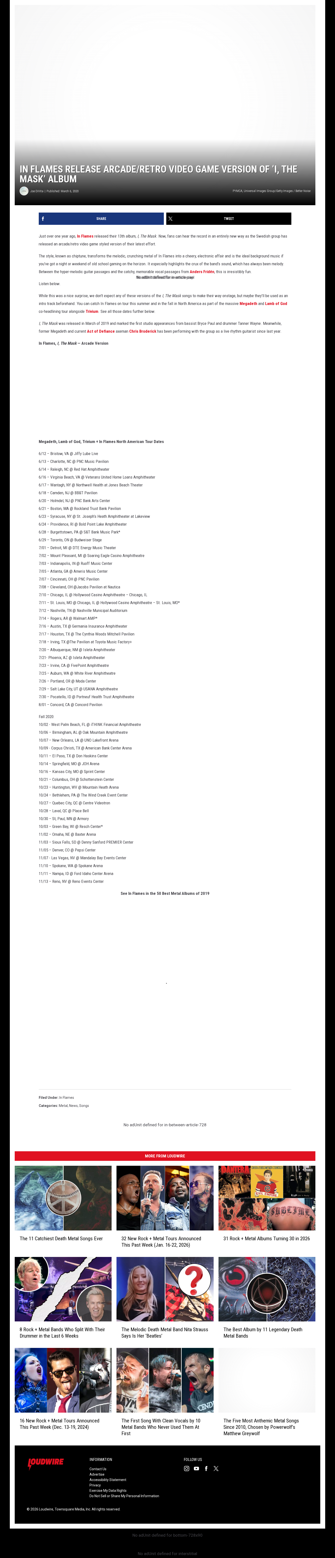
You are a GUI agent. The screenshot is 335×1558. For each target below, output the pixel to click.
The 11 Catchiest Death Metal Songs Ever (61, 1238)
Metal (63, 1106)
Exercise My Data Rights (108, 1491)
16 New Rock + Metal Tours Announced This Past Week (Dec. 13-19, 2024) (59, 1424)
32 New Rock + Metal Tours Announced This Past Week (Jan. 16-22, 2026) (161, 1242)
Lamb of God (276, 303)
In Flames (85, 236)
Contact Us (98, 1469)
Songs (84, 1106)
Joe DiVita (36, 191)
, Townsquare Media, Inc (71, 1509)
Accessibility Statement (108, 1480)
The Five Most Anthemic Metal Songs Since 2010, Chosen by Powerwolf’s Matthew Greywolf (261, 1427)
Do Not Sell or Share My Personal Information (124, 1496)
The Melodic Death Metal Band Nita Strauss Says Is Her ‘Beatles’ (164, 1333)
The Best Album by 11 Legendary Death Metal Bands (262, 1333)
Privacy (95, 1485)
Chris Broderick (142, 331)
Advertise (97, 1474)
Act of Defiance (101, 331)
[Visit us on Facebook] (208, 1468)
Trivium (92, 311)
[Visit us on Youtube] (198, 1468)
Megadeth (248, 303)
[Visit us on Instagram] (188, 1468)
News (73, 1106)
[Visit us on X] (218, 1468)
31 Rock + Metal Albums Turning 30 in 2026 (266, 1238)
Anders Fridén (202, 271)
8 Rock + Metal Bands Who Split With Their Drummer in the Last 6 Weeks (62, 1333)
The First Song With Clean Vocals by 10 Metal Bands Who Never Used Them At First (160, 1427)
